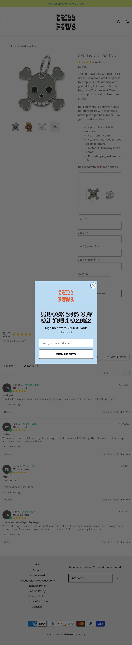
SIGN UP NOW (66, 354)
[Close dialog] (93, 285)
